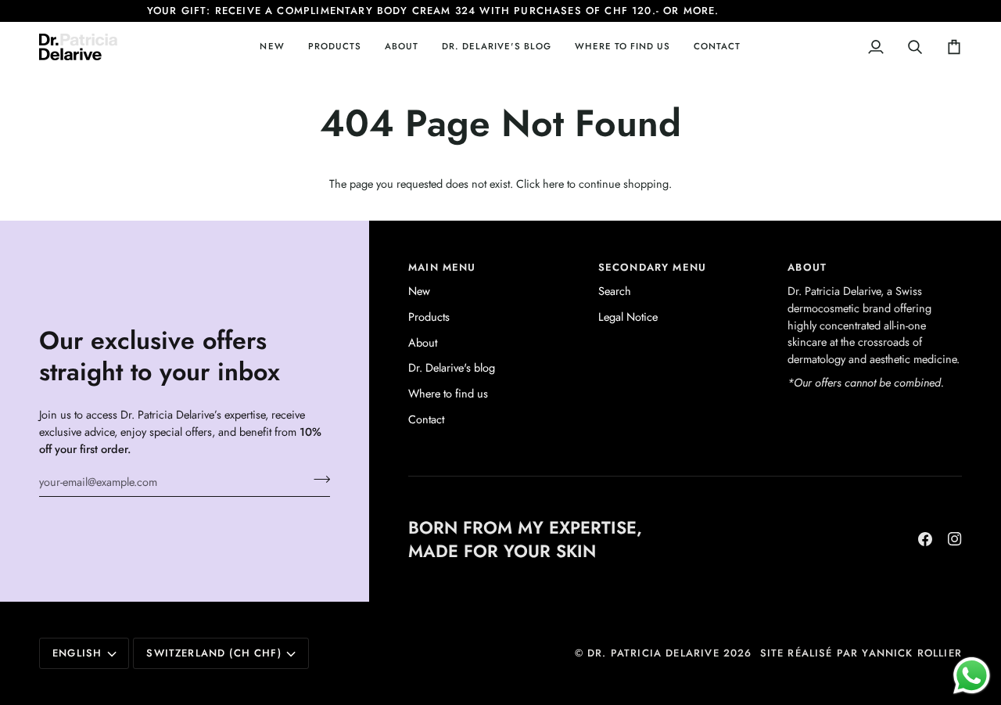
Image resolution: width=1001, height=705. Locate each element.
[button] (334, 47)
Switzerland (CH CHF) (213, 653)
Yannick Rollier (912, 653)
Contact (426, 419)
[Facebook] (925, 539)
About (422, 342)
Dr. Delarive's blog (451, 367)
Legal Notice (628, 316)
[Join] (317, 479)
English (77, 653)
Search (614, 290)
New (419, 290)
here (553, 183)
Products (429, 316)
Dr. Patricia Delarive (653, 653)
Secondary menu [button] (652, 267)
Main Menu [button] (442, 267)
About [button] (807, 267)
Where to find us (448, 393)
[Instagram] (955, 539)
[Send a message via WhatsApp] (971, 675)
